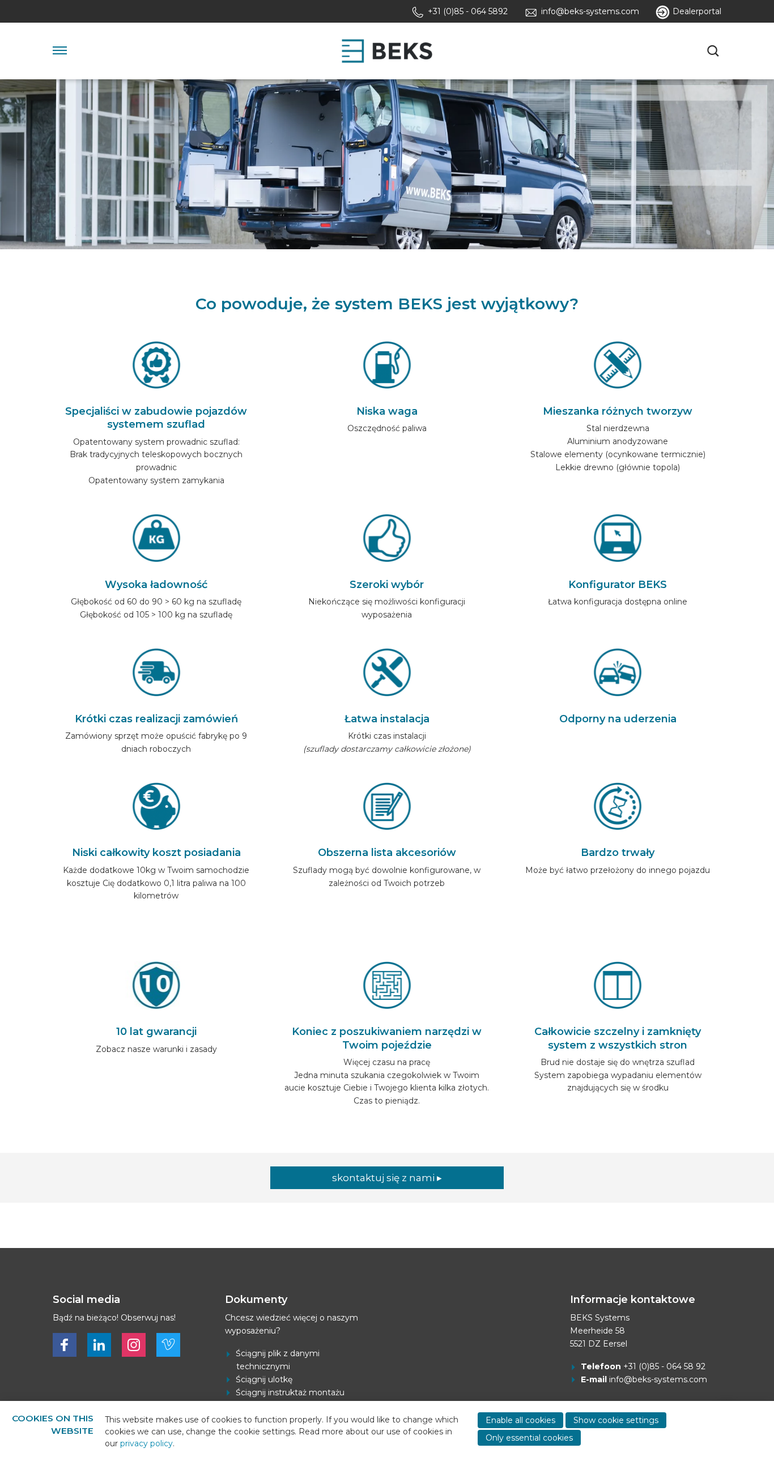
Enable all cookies (520, 1420)
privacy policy (146, 1443)
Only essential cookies (529, 1438)
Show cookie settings (615, 1420)
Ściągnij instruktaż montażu (290, 1392)
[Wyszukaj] (714, 51)
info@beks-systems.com (658, 1379)
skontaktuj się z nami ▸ (387, 1177)
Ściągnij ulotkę (264, 1379)
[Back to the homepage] (387, 51)
